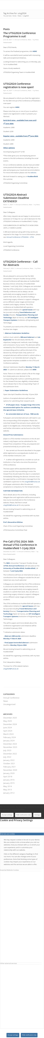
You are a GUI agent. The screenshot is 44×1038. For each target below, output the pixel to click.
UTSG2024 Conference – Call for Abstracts (20, 263)
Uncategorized (9, 704)
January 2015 (9, 783)
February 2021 (9, 766)
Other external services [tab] (8, 963)
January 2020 (9, 773)
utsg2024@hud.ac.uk (32, 482)
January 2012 (9, 793)
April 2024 (7, 731)
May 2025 (7, 721)
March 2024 (8, 734)
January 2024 (9, 740)
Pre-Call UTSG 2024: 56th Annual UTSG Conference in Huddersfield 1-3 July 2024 (20, 545)
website (33, 172)
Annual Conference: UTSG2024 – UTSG (20, 237)
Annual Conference (21, 40)
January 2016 (9, 780)
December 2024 (10, 724)
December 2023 (10, 744)
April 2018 (7, 776)
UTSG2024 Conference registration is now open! (18, 85)
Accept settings (7, 815)
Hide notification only (23, 815)
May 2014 (7, 786)
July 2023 (7, 750)
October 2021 (9, 763)
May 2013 (7, 789)
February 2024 (9, 737)
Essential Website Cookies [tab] (9, 870)
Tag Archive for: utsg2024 (14, 13)
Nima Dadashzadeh (9, 554)
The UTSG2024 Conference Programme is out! (19, 34)
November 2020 (10, 770)
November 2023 (10, 747)
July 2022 (7, 757)
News (29, 40)
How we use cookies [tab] (7, 834)
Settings (37, 815)
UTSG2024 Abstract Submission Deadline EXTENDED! (16, 198)
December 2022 (10, 753)
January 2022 (9, 760)
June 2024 (7, 727)
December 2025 (10, 717)
